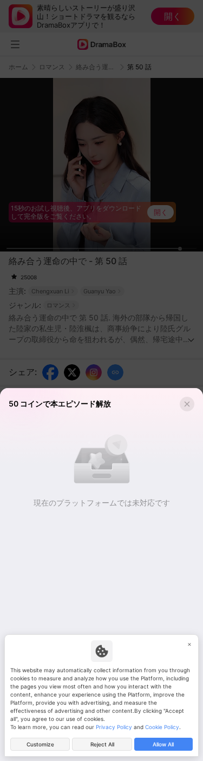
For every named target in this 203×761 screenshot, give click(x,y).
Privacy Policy (114, 727)
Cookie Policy (162, 727)
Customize (40, 744)
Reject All (102, 744)
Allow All (163, 744)
